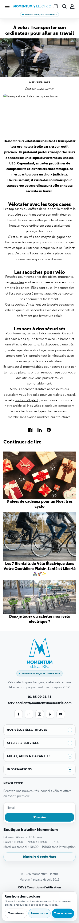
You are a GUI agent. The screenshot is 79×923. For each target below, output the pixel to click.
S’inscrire (39, 817)
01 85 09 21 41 (39, 697)
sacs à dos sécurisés (46, 333)
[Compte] (72, 6)
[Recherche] (64, 6)
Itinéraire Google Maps (39, 856)
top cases (16, 209)
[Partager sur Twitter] (39, 430)
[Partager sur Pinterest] (49, 430)
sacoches (17, 282)
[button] (7, 6)
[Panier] (56, 6)
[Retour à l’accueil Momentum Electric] (32, 6)
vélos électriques (46, 406)
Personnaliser (39, 913)
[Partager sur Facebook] (30, 430)
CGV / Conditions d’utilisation (39, 887)
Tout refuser (16, 913)
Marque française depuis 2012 (41, 14)
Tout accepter (63, 913)
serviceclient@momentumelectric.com (40, 703)
